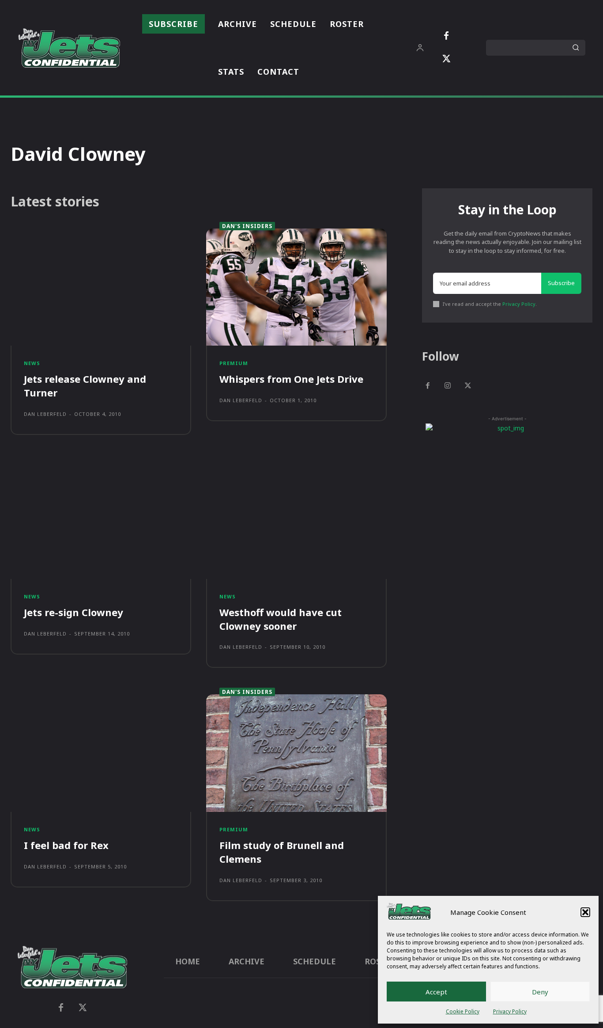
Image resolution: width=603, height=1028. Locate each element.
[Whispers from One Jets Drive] (296, 287)
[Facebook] (446, 36)
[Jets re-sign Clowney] (101, 520)
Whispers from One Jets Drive (291, 378)
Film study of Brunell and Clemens (281, 851)
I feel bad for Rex (66, 845)
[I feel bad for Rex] (101, 753)
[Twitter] (446, 59)
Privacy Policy (510, 1011)
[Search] (575, 48)
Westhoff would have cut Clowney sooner (280, 618)
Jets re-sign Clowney (73, 612)
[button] (585, 912)
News (32, 363)
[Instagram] (448, 386)
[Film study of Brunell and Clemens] (296, 753)
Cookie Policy (462, 1011)
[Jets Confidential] (69, 48)
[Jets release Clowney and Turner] (101, 287)
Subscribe (561, 283)
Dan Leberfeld (45, 414)
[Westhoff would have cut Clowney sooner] (296, 520)
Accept (436, 991)
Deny (540, 991)
